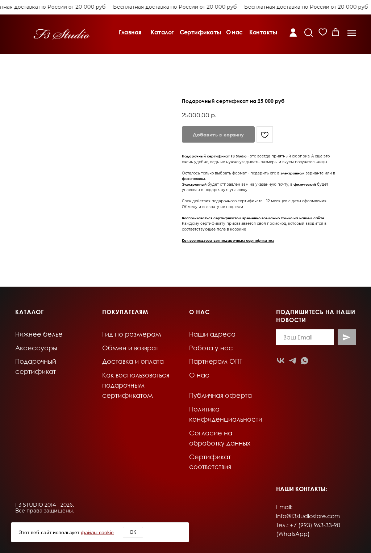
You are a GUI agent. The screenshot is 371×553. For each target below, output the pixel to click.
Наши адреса (212, 334)
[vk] (280, 360)
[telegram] (292, 360)
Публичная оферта (220, 395)
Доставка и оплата (133, 361)
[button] (351, 33)
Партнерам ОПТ (215, 361)
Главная (130, 32)
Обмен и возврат (130, 348)
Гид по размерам (131, 334)
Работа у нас (211, 348)
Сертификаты (200, 32)
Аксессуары (36, 348)
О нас (234, 32)
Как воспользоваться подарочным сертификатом (228, 240)
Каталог (162, 32)
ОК (133, 532)
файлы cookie (97, 532)
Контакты (263, 32)
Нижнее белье (39, 334)
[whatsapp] (304, 360)
